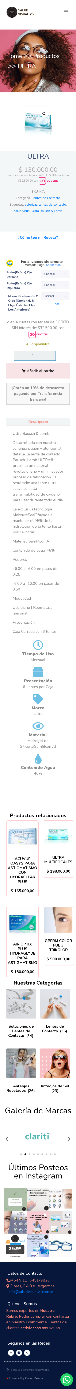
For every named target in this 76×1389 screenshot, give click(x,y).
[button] (66, 10)
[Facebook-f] (19, 1353)
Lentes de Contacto (45, 198)
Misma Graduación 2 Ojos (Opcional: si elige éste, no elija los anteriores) (23, 302)
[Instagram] (11, 1353)
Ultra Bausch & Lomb (47, 211)
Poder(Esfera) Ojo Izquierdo (19, 286)
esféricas (31, 204)
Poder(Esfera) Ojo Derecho (19, 274)
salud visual (22, 211)
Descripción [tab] (38, 421)
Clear (55, 304)
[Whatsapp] (27, 1353)
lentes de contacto (52, 204)
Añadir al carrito (40, 370)
